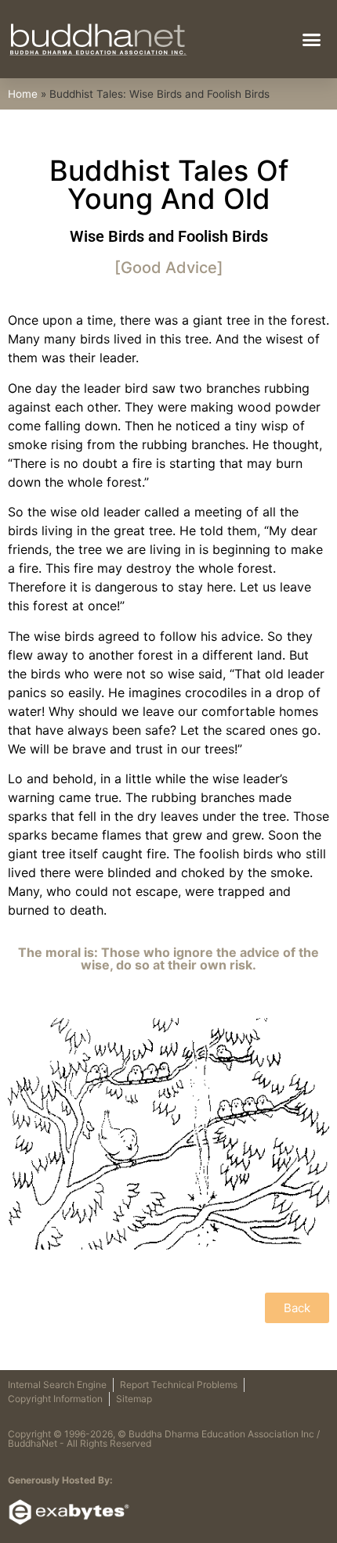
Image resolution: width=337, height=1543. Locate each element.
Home (23, 94)
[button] (312, 39)
